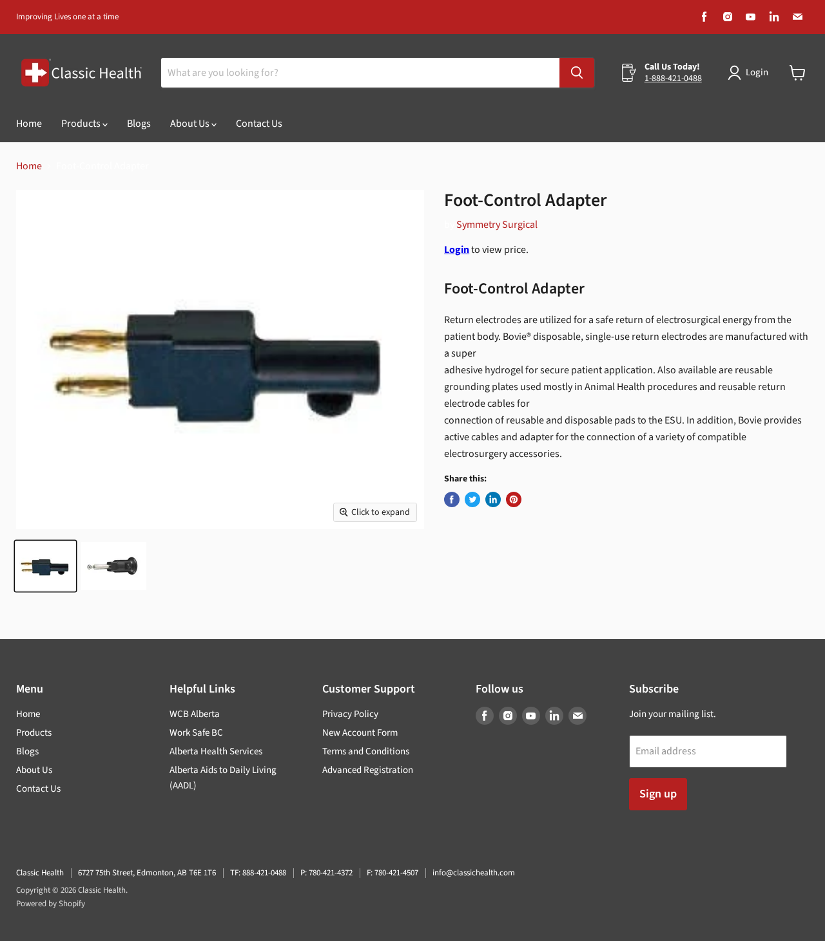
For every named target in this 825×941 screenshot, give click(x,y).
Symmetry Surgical (497, 225)
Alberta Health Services (216, 751)
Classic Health (40, 873)
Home (29, 123)
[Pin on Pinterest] (513, 499)
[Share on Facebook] (452, 499)
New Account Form (360, 733)
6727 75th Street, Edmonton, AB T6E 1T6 (147, 873)
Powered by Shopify (50, 903)
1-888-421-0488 (673, 78)
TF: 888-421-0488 (258, 873)
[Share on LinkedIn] (493, 499)
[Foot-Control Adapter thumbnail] (45, 566)
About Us (190, 123)
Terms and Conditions (365, 751)
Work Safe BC (196, 733)
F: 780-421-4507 (392, 873)
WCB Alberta (195, 714)
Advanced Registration (367, 770)
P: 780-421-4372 (326, 873)
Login (757, 72)
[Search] (576, 73)
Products (81, 123)
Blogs (139, 123)
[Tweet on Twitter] (472, 499)
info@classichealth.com (473, 873)
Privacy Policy (350, 714)
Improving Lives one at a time (67, 17)
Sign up (658, 794)
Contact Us (259, 123)
